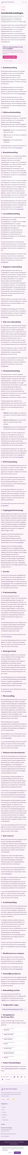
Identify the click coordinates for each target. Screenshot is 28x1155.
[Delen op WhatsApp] (24, 1077)
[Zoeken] (23, 2)
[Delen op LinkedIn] (14, 1077)
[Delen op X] (10, 1077)
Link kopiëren (8, 1079)
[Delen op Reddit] (21, 1077)
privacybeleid (5, 1150)
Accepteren (17, 1152)
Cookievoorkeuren (14, 1144)
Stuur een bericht (9, 60)
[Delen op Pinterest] (2, 1080)
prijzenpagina (21, 93)
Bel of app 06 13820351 (10, 57)
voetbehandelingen (9, 1068)
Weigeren (10, 1152)
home (4, 6)
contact (24, 946)
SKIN (3, 1099)
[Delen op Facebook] (17, 1077)
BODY (8, 1099)
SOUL (13, 1099)
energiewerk (22, 1068)
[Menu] (25, 2)
